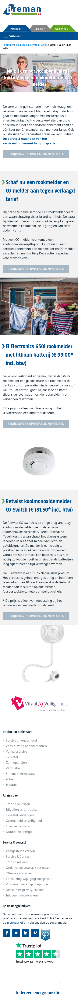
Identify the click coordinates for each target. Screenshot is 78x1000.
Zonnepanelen (16, 762)
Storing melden (17, 862)
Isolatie (11, 785)
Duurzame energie (19, 832)
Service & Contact (18, 856)
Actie (9, 779)
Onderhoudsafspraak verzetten (28, 868)
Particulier (16, 29)
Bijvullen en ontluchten (22, 809)
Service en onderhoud (21, 740)
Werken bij (61, 29)
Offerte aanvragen (19, 873)
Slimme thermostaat (20, 774)
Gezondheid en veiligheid (24, 821)
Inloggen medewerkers (22, 895)
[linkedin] (25, 933)
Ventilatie (13, 768)
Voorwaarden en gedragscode (27, 884)
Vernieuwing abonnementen (26, 746)
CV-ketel (12, 757)
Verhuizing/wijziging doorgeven (28, 879)
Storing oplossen (18, 804)
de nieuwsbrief (13, 922)
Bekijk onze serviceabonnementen (36, 154)
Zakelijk (39, 29)
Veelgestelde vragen (20, 851)
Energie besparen (18, 826)
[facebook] (6, 933)
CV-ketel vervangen (20, 815)
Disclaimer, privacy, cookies (25, 890)
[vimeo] (35, 933)
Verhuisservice (16, 751)
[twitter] (16, 933)
